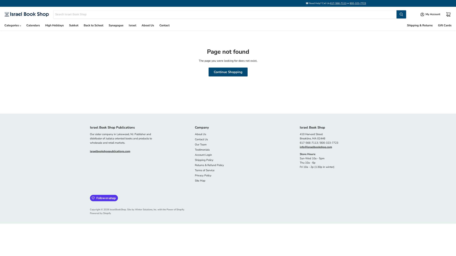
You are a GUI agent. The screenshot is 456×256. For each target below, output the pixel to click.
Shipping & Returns (420, 25)
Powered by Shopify (100, 213)
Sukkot (73, 25)
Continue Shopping (228, 72)
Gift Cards (445, 25)
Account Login (203, 155)
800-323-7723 (358, 3)
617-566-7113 (338, 3)
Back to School (93, 25)
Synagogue (116, 25)
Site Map (200, 180)
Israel (132, 25)
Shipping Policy (204, 160)
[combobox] (225, 14)
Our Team (201, 144)
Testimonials (202, 149)
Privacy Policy (203, 175)
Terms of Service (204, 170)
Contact (164, 25)
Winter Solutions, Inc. (146, 209)
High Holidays (54, 25)
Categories (12, 25)
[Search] (401, 14)
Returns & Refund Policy (209, 165)
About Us (148, 25)
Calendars (33, 25)
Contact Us (201, 139)
